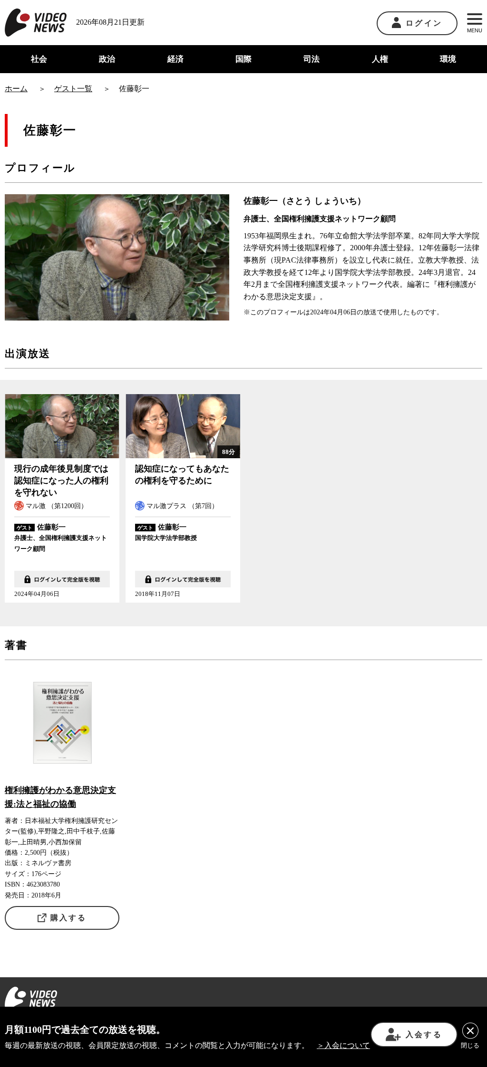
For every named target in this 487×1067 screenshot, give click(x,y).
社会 (39, 59)
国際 (243, 59)
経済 (175, 59)
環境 (448, 59)
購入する (68, 918)
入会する (424, 1034)
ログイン (424, 23)
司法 (311, 59)
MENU (474, 30)
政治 (107, 59)
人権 (380, 59)
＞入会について (343, 1045)
